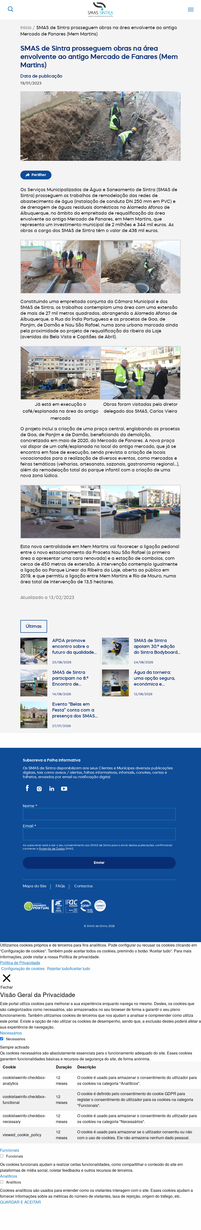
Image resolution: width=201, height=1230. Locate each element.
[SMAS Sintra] (100, 9)
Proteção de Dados (52, 848)
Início (25, 27)
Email (29, 826)
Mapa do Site (34, 886)
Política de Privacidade (20, 962)
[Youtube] (63, 791)
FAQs (60, 886)
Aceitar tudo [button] (79, 968)
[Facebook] (28, 791)
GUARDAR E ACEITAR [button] (20, 1202)
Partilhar (39, 175)
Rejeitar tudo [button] (58, 968)
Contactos (83, 886)
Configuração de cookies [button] (23, 968)
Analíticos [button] (8, 1176)
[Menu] (189, 9)
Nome (30, 806)
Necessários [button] (11, 1033)
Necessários (15, 1038)
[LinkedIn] (52, 791)
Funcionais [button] (9, 1150)
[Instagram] (39, 791)
